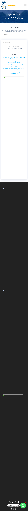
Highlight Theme (14, 506)
